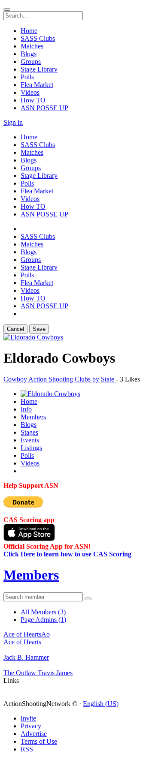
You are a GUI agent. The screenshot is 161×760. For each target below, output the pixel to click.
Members (31, 575)
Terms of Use (39, 741)
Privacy (31, 726)
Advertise (34, 733)
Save (39, 329)
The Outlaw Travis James (38, 672)
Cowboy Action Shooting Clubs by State (59, 379)
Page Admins (43, 619)
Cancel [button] (15, 329)
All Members (43, 612)
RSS (27, 749)
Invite (28, 718)
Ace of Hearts (22, 642)
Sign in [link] (13, 122)
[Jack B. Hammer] (80, 650)
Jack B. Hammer (26, 657)
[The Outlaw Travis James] (80, 665)
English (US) (100, 703)
